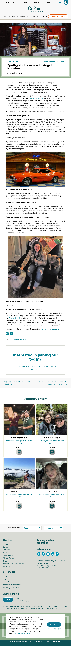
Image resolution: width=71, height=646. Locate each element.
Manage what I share (54, 629)
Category (49, 528)
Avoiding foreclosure (11, 587)
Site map (6, 566)
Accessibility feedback (12, 585)
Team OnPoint (21, 339)
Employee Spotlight (51, 61)
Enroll (17, 598)
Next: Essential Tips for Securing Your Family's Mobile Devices (53, 383)
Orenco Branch (14, 318)
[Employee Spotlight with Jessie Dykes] (19, 473)
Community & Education (38, 16)
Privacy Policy (8, 558)
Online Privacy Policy (23, 633)
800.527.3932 (42, 568)
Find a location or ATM (12, 582)
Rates (25, 2)
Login (8, 599)
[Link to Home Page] (35, 9)
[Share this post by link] (11, 333)
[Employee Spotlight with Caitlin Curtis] (19, 419)
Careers (36, 2)
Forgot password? (29, 600)
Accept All (54, 624)
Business (15, 16)
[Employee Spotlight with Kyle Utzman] (51, 419)
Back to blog (13, 61)
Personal (7, 16)
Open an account (58, 16)
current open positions (50, 329)
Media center (8, 555)
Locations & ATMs (9, 2)
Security (6, 550)
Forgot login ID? (19, 600)
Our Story (7, 544)
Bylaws (5, 561)
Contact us (7, 576)
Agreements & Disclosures (13, 564)
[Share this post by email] (7, 333)
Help (48, 2)
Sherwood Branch (36, 98)
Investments (24, 16)
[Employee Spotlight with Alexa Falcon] (51, 473)
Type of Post (29, 528)
